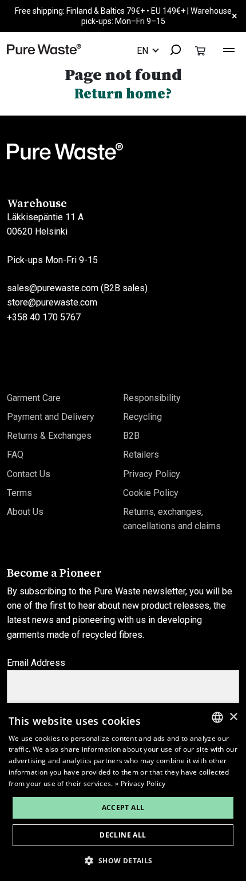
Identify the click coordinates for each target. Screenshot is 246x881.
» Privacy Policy (140, 783)
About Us (25, 511)
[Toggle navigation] (229, 48)
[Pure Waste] (44, 49)
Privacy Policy (151, 474)
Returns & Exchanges (49, 435)
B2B (131, 435)
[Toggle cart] (200, 50)
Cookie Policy (150, 492)
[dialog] (123, 792)
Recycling (142, 416)
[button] (122, 861)
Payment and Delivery (50, 416)
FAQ (15, 454)
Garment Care (34, 397)
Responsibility (152, 397)
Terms (19, 492)
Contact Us (28, 474)
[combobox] (171, 50)
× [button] (233, 717)
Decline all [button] (123, 835)
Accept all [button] (123, 807)
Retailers (141, 454)
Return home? (123, 93)
